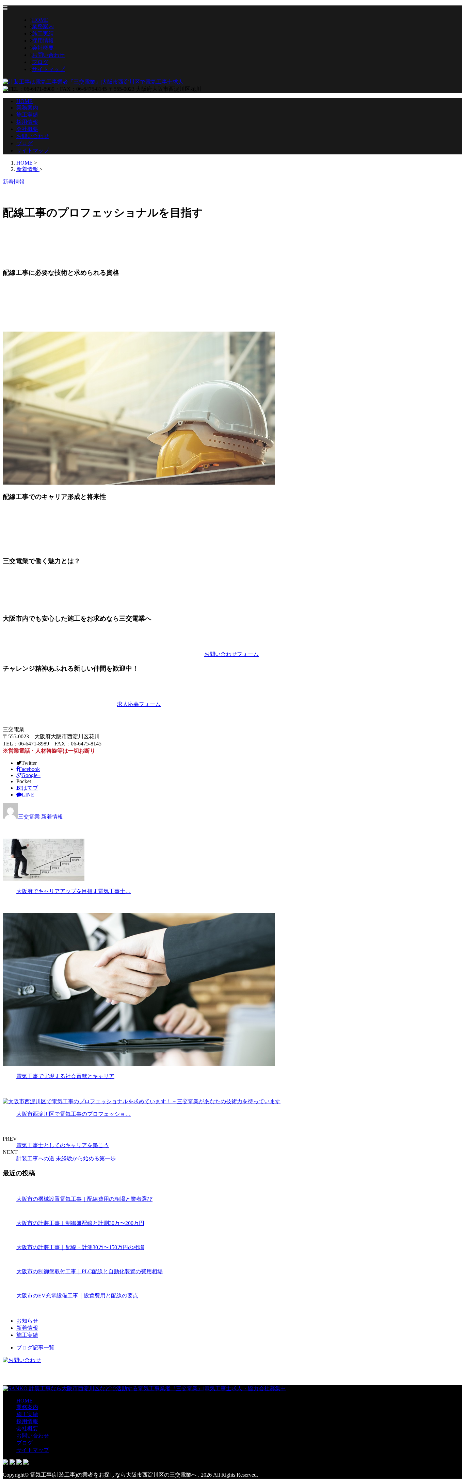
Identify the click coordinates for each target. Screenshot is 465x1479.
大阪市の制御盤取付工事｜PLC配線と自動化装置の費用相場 (89, 1271)
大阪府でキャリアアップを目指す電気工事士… (73, 891)
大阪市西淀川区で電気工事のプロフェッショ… (73, 1114)
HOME (40, 20)
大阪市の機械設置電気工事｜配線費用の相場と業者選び (84, 1199)
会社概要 (43, 48)
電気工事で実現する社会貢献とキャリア (65, 1076)
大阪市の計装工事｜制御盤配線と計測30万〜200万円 (80, 1223)
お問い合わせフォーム (231, 654)
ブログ (40, 62)
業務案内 (43, 26)
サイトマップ (48, 69)
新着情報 (52, 817)
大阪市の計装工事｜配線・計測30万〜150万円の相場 (80, 1247)
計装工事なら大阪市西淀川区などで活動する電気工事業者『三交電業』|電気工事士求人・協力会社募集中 (157, 1388)
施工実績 (43, 33)
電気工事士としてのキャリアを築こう (62, 1145)
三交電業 (29, 817)
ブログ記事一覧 (35, 1347)
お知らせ (27, 1321)
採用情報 (43, 41)
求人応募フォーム (139, 704)
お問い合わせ (48, 55)
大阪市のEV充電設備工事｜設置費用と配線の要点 (77, 1295)
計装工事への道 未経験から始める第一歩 (66, 1158)
